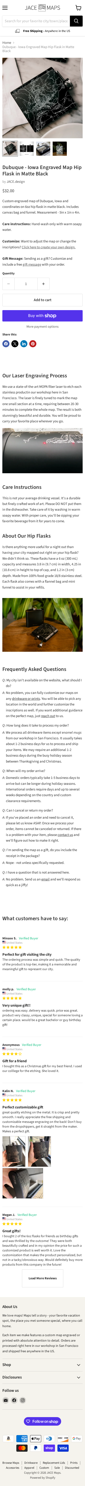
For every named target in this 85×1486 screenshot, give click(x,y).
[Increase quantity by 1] (44, 284)
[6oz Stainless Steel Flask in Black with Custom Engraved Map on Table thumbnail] (59, 148)
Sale (57, 1468)
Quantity (8, 273)
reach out (48, 716)
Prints (73, 1463)
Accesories (12, 1468)
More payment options (42, 327)
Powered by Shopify (42, 1478)
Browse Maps (10, 1463)
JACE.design (16, 181)
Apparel (29, 1468)
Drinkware (31, 1463)
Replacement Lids (54, 1463)
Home (6, 43)
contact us (65, 834)
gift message (32, 264)
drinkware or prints (26, 698)
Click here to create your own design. (49, 247)
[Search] (76, 21)
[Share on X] (14, 343)
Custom (44, 1468)
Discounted (72, 1468)
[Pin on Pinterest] (32, 343)
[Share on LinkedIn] (23, 343)
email (45, 879)
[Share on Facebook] (5, 343)
